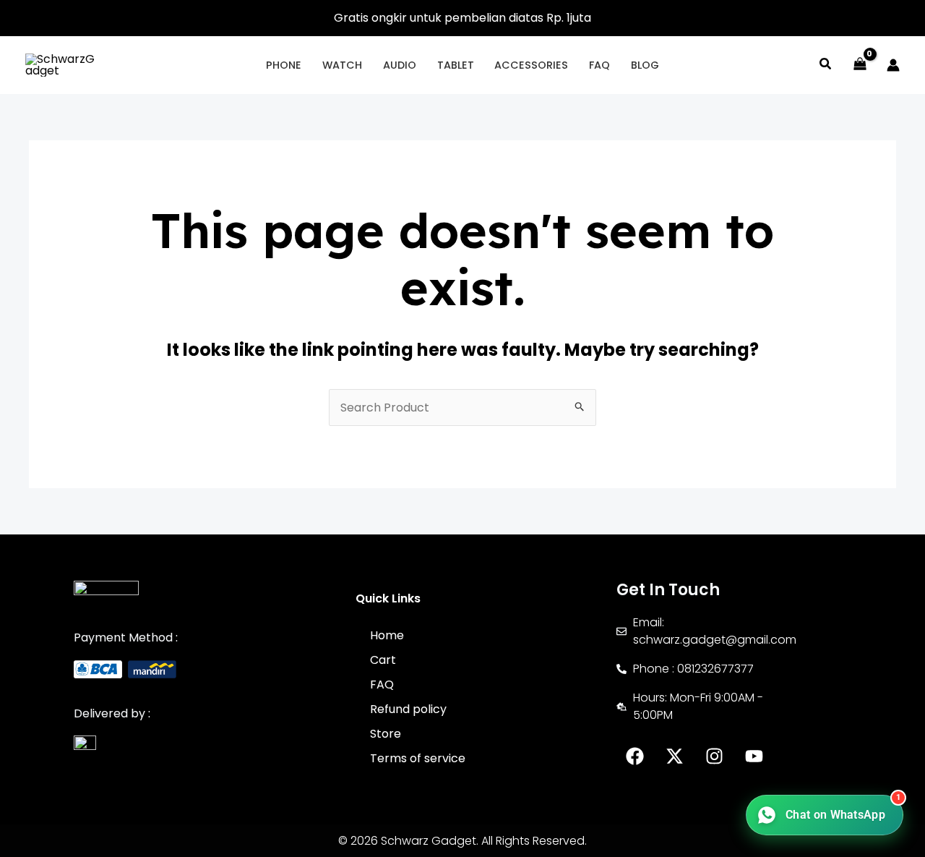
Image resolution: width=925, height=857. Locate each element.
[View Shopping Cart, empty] (859, 65)
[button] (825, 65)
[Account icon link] (893, 65)
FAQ (382, 684)
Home (387, 635)
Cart (383, 660)
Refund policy (408, 709)
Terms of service (417, 758)
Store (385, 733)
